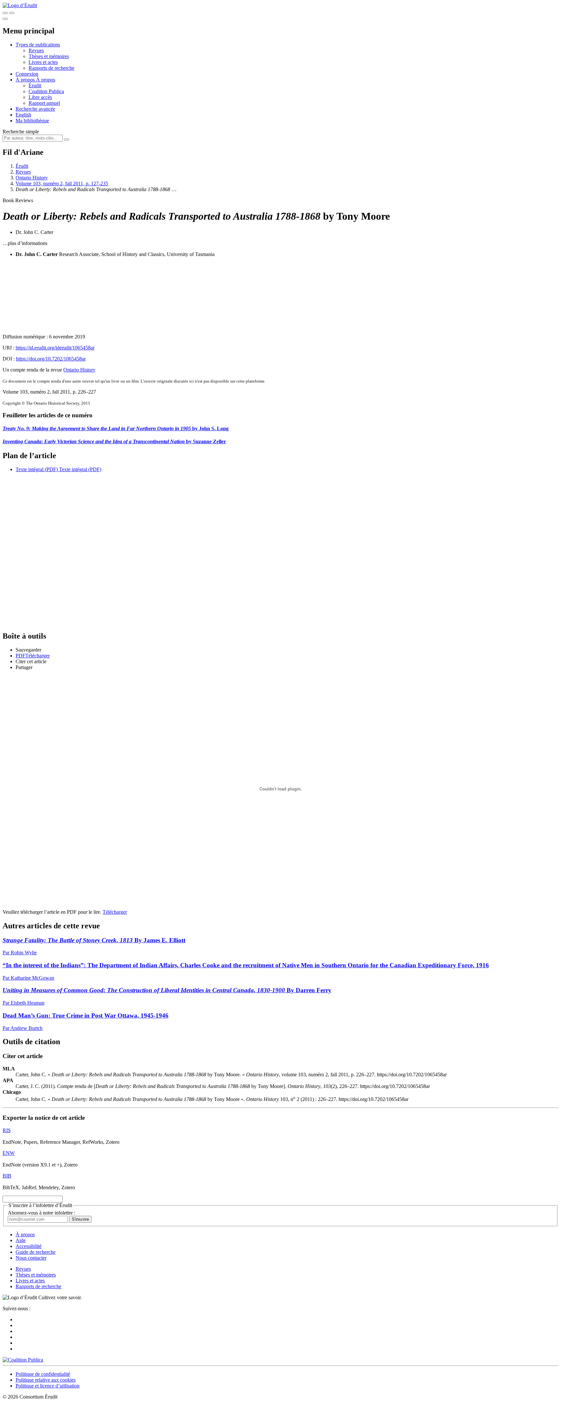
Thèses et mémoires (49, 56)
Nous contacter (31, 1258)
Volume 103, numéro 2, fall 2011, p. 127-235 (62, 183)
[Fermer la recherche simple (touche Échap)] (11, 13)
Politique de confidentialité (43, 1374)
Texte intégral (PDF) (37, 469)
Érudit (35, 85)
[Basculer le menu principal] (5, 19)
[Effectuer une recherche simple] (5, 13)
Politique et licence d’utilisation (48, 1385)
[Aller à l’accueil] (20, 5)
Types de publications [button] (38, 44)
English (23, 114)
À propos (45, 79)
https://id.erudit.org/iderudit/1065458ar (55, 347)
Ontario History (32, 177)
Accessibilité (29, 1246)
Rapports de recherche (51, 68)
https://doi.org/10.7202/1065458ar (51, 358)
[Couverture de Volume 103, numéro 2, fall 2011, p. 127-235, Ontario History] (280, 296)
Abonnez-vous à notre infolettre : (41, 1213)
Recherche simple (21, 131)
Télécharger (115, 912)
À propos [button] (26, 79)
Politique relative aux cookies (46, 1380)
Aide (21, 1240)
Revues (36, 50)
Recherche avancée (35, 109)
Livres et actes (43, 62)
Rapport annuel (44, 103)
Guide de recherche (36, 1252)
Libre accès (40, 97)
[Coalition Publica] (23, 1359)
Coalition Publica (46, 91)
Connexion (27, 74)
